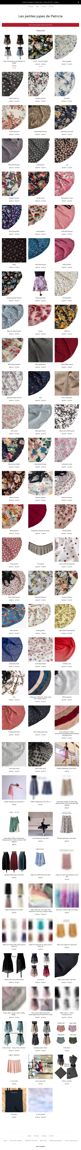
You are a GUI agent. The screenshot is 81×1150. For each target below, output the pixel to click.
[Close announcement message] (78, 2)
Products (30, 6)
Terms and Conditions (15, 1140)
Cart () (51, 6)
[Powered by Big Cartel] (40, 1146)
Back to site (43, 1140)
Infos (37, 6)
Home (29, 1136)
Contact (43, 6)
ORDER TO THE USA (31, 1140)
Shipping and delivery (55, 1140)
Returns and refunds (71, 1140)
